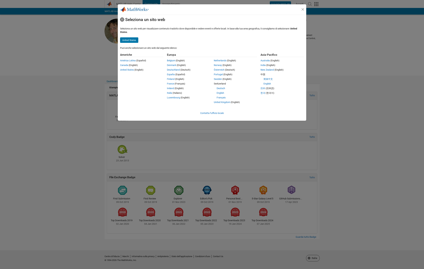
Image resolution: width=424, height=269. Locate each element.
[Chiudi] (302, 9)
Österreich (219, 69)
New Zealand (267, 69)
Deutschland (173, 69)
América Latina (128, 60)
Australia (265, 60)
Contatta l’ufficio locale (212, 113)
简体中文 (268, 79)
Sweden (218, 79)
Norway (218, 65)
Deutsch (221, 88)
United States (127, 69)
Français (221, 97)
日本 (263, 88)
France (170, 83)
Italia (169, 93)
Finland (171, 79)
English (220, 93)
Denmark (171, 65)
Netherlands (220, 60)
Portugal (218, 74)
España (171, 74)
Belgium (171, 60)
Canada (124, 65)
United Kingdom (222, 102)
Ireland (170, 88)
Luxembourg (173, 97)
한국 (263, 93)
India (263, 65)
